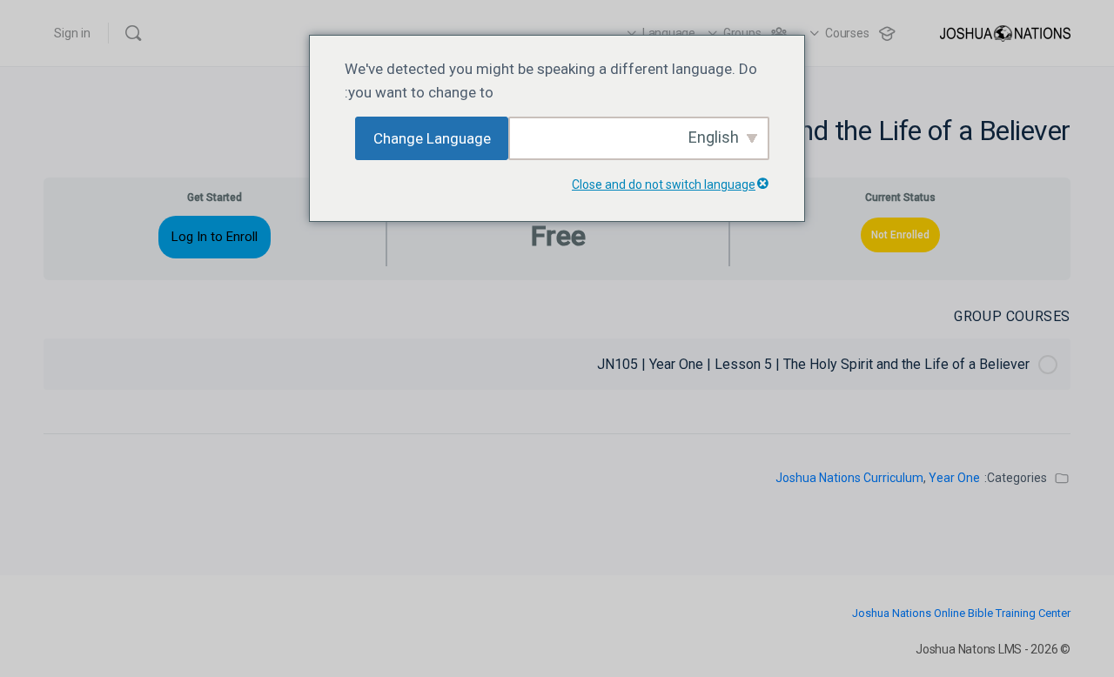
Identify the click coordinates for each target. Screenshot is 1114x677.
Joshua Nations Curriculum (849, 478)
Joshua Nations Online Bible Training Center (961, 613)
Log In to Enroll (214, 237)
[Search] (133, 33)
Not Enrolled (900, 235)
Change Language (432, 138)
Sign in (72, 33)
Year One (954, 478)
